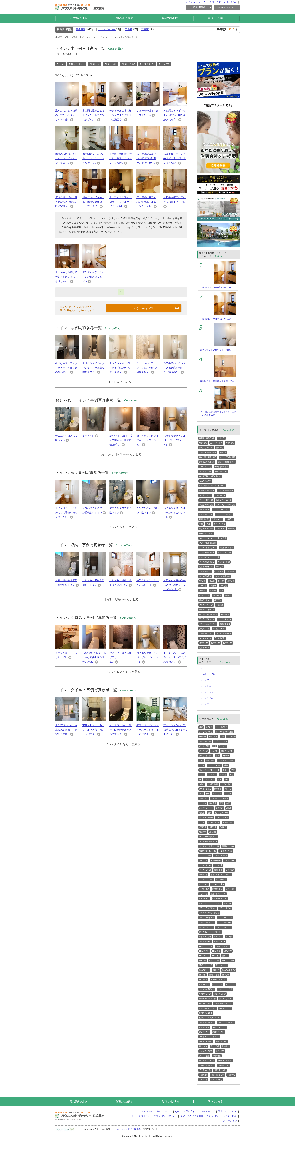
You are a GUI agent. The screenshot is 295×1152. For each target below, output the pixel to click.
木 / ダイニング (225, 1008)
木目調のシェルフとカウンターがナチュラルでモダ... (93, 158)
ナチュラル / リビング (207, 999)
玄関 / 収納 (218, 870)
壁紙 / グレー (214, 960)
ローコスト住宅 (205, 467)
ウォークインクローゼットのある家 (212, 538)
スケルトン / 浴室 (220, 856)
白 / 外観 (209, 727)
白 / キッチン (204, 1027)
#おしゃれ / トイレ (76, 64)
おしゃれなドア (214, 822)
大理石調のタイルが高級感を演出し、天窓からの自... (66, 730)
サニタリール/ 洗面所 (226, 760)
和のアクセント (205, 600)
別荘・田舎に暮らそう (226, 462)
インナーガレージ (206, 605)
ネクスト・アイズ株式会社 (130, 1129)
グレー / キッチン (219, 1027)
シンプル (228, 794)
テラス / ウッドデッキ (207, 908)
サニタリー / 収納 (225, 851)
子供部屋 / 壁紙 (205, 1070)
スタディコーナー (206, 808)
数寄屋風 (212, 803)
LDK (214, 746)
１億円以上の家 (205, 481)
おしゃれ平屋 (204, 648)
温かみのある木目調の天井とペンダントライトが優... (66, 115)
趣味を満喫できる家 (206, 490)
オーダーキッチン (224, 619)
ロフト (225, 770)
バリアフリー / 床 (205, 514)
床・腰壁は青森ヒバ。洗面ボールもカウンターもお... (147, 202)
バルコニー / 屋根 (224, 922)
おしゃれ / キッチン (206, 1022)
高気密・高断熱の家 (206, 438)
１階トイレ (88, 435)
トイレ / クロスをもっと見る (121, 671)
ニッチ (201, 822)
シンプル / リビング (206, 989)
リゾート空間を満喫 (227, 457)
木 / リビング (231, 984)
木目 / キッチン (218, 1032)
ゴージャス (203, 798)
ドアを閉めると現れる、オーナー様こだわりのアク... (174, 657)
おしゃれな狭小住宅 (222, 576)
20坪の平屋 (227, 643)
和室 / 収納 (203, 1080)
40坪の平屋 (203, 643)
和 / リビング (204, 984)
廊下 (221, 803)
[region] (121, 65)
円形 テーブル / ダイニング (209, 1018)
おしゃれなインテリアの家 (209, 557)
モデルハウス (217, 519)
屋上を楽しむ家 (224, 562)
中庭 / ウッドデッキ (218, 894)
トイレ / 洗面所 (205, 856)
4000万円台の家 (221, 471)
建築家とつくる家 (221, 467)
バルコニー (212, 775)
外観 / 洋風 (213, 736)
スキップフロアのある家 (225, 505)
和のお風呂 (217, 595)
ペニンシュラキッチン (207, 624)
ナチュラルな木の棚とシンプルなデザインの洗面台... (120, 115)
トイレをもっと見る (121, 382)
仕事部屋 (219, 808)
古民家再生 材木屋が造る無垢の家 (217, 381)
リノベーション (229, 1120)
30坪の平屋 (215, 643)
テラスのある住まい (206, 562)
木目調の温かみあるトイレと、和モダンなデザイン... (93, 115)
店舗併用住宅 (225, 624)
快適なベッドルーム (223, 500)
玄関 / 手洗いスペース (207, 851)
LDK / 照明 (216, 951)
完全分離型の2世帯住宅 (208, 614)
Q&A (219, 2)
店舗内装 (202, 827)
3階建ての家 (204, 519)
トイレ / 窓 (203, 680)
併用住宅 (223, 452)
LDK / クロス (204, 956)
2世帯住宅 (203, 443)
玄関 (222, 736)
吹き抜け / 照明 (205, 937)
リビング (222, 746)
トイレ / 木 (203, 704)
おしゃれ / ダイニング (207, 1008)
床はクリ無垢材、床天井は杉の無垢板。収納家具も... (66, 202)
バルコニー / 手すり (225, 918)
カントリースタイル (223, 633)
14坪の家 (202, 590)
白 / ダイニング (205, 1003)
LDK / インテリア (222, 946)
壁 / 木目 (202, 975)
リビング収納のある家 (207, 543)
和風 (207, 794)
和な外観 (228, 595)
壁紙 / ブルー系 (228, 960)
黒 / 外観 (212, 832)
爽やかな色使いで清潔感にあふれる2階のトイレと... (175, 730)
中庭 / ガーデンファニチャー (210, 903)
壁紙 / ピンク (204, 970)
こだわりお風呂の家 (225, 490)
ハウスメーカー (107, 29)
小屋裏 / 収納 (204, 889)
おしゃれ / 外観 (221, 727)
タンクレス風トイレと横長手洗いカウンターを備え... (120, 367)
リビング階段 (226, 784)
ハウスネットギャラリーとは (200, 2)
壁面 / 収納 (230, 870)
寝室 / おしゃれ (221, 1041)
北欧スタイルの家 (224, 552)
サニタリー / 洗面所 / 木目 (209, 846)
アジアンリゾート (206, 633)
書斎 (228, 803)
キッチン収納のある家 (207, 548)
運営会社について (227, 1111)
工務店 (128, 29)
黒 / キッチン (204, 1032)
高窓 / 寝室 (216, 1056)
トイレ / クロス (205, 692)
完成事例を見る (78, 18)
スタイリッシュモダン (219, 798)
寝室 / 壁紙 (215, 1046)
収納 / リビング (205, 994)
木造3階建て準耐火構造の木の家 (215, 287)
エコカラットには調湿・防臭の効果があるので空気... (120, 730)
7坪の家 (202, 581)
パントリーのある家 (206, 552)
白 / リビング (217, 984)
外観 (201, 727)
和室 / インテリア (217, 1075)
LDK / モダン (204, 951)
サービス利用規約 (141, 1116)
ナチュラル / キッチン (226, 1022)
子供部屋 (219, 605)
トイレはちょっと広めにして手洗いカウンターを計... (66, 512)
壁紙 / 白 (225, 956)
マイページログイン (226, 7)
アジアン (202, 803)
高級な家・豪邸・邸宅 (207, 457)
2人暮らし (229, 519)
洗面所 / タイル (228, 846)
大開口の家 (220, 529)
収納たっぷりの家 (206, 533)
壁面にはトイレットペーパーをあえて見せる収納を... (147, 730)
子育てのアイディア (206, 610)
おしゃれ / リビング (225, 989)
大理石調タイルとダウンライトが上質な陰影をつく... (93, 367)
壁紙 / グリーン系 (205, 965)
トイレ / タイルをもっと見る (121, 744)
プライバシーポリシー (165, 1116)
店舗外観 (223, 827)
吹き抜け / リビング (218, 979)
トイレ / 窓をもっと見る (121, 527)
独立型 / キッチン (205, 756)
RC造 (208, 524)
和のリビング (204, 595)
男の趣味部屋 (219, 638)
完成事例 (80, 29)
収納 (226, 765)
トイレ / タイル (205, 698)
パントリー (203, 884)
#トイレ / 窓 (94, 64)
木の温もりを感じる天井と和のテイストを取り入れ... (66, 277)
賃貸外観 (202, 832)
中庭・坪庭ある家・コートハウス (212, 486)
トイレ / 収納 (204, 686)
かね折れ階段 (213, 784)
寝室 (217, 756)
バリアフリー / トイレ (221, 509)
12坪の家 (223, 586)
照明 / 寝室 (220, 1051)
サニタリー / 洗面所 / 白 (208, 837)
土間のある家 (220, 495)
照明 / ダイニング (205, 1013)
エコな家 (219, 567)
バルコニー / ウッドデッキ (209, 913)
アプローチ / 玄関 (220, 741)
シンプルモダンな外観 (224, 732)
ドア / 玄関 (231, 736)
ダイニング (203, 751)
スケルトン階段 (205, 789)
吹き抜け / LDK (219, 941)
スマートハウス (205, 571)
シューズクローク (206, 879)
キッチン (214, 751)
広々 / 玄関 (218, 937)
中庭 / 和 (227, 903)
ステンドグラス (222, 817)
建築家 (145, 29)
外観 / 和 (202, 736)
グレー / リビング (225, 999)
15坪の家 (213, 590)
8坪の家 (212, 581)
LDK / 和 (215, 956)
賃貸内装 (212, 827)
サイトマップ (208, 1111)
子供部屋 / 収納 (223, 1065)
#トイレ (60, 64)
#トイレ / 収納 (110, 64)
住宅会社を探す (124, 18)
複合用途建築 (228, 822)
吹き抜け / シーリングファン (210, 932)
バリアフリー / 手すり (224, 514)
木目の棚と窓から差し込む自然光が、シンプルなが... (174, 585)
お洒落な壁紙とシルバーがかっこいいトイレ (174, 440)
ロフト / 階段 (231, 889)
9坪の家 (221, 581)
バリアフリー (204, 509)
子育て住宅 (230, 443)
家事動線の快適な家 (206, 462)
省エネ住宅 (218, 571)
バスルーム (210, 760)
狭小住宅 (221, 438)
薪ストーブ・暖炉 (206, 817)
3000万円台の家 (205, 471)
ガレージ (228, 789)
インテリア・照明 (221, 813)
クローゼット (221, 879)
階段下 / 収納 (217, 889)
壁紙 (209, 813)
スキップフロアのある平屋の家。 (216, 350)
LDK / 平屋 (228, 951)
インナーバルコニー (223, 927)
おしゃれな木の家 (206, 567)
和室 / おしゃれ (220, 1070)
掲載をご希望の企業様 (191, 1116)
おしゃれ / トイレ (206, 674)
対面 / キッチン (227, 751)
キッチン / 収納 (205, 870)
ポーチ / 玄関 (204, 746)
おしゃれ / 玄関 (205, 741)
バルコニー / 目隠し (206, 922)
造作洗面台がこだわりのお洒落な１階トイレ (93, 277)
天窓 (231, 775)
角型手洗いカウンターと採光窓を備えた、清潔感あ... (174, 367)
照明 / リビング (220, 994)
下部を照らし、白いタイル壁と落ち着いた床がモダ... (93, 730)
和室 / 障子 (231, 1075)
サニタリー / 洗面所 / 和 (208, 841)
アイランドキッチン (206, 619)
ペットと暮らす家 (206, 500)
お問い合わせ (230, 2)
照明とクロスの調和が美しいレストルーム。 (147, 440)
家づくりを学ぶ (216, 18)
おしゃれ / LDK (205, 941)
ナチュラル (217, 794)
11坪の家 (202, 586)
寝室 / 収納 (203, 875)
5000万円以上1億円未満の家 (210, 476)
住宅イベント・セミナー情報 (222, 1116)
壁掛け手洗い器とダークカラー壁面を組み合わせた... (66, 367)
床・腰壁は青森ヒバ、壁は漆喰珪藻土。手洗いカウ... (146, 158)
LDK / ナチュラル (205, 946)
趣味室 (228, 808)
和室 (221, 590)
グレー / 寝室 (204, 1056)
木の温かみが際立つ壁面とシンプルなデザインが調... (120, 202)
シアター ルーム (205, 495)
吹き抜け (223, 775)
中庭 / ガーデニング (219, 898)
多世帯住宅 (224, 614)
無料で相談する (170, 18)
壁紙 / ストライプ (229, 970)
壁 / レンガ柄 (214, 975)
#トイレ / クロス (128, 64)
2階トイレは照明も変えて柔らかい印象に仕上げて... (121, 440)
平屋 (201, 524)
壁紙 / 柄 (215, 970)
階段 (226, 779)
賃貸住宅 (219, 448)
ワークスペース (205, 638)
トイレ (201, 668)
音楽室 (201, 813)
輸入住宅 (231, 529)
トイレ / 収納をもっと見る (121, 599)
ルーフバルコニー (206, 927)
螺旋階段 (217, 789)
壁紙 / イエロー (221, 965)
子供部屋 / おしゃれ (206, 1065)
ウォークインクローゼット (209, 770)
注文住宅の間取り (206, 448)
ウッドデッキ (209, 779)
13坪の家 (213, 586)
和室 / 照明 (203, 1075)
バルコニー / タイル (206, 918)
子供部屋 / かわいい (225, 1060)
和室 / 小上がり (216, 1080)
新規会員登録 (199, 7)
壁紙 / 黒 (202, 960)
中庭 (233, 770)
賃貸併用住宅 (204, 629)
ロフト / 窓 (203, 894)
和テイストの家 (219, 524)
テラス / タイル (225, 908)
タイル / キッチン (205, 1041)
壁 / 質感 (225, 975)
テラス (201, 775)
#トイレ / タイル (147, 64)
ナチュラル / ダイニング (223, 1003)
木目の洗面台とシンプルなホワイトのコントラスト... (66, 158)
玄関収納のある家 (226, 548)
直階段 (201, 784)
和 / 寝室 (225, 1046)
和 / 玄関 (229, 937)
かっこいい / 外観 (205, 732)
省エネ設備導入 (205, 576)
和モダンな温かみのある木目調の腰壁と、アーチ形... (93, 202)
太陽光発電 (230, 571)
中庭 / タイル (204, 898)
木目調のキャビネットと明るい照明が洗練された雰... (174, 115)
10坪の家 (230, 581)
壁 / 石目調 (203, 979)
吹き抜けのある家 (206, 529)
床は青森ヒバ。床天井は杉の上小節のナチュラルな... (174, 158)
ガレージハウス (216, 443)
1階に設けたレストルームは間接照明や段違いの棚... (94, 657)
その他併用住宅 (219, 629)
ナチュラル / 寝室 (205, 1051)
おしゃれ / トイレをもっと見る (121, 454)
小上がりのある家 (206, 505)
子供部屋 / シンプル (206, 1060)
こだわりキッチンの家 (207, 452)
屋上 (201, 794)
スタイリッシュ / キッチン (209, 1037)
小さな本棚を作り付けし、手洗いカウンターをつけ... (120, 158)
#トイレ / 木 (164, 64)
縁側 (219, 779)
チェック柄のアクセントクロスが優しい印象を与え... (147, 367)
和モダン (217, 600)
